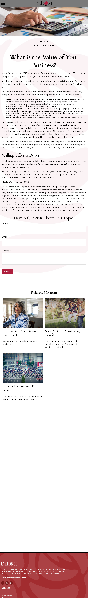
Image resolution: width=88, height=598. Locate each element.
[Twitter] (7, 583)
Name (5, 223)
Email (4, 237)
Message (6, 251)
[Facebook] (2, 583)
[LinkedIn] (11, 583)
